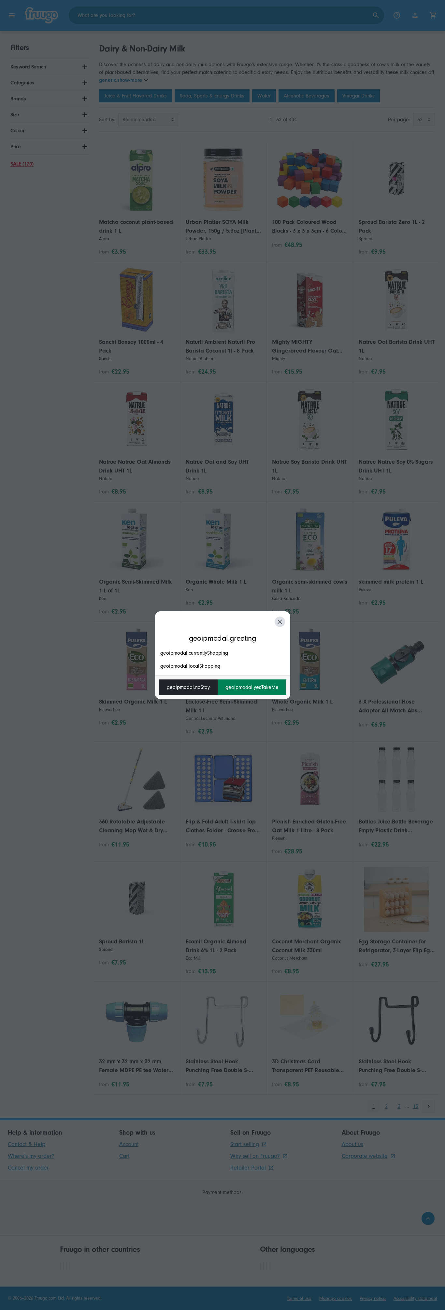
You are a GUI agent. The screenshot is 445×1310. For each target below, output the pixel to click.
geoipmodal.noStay (188, 687)
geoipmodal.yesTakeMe (252, 687)
